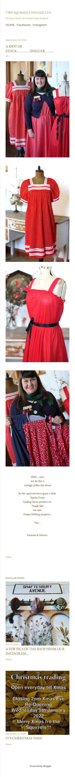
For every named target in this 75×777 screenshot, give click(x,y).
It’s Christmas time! (24, 738)
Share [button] (9, 557)
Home (10, 25)
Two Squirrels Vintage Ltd (28, 13)
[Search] (67, 5)
